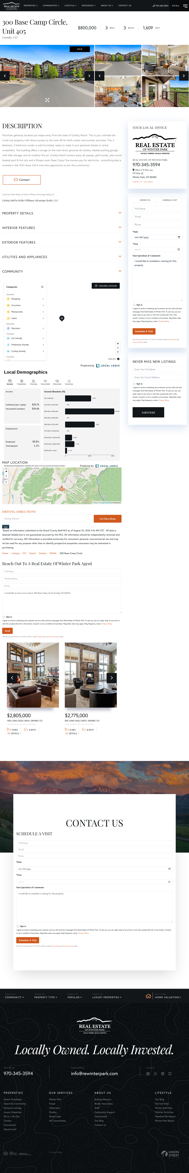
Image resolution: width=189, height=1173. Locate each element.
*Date (135, 231)
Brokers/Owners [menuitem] (102, 1099)
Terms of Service (54, 637)
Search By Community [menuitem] (15, 1103)
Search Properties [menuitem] (13, 1099)
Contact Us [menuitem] (124, 5)
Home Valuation (167, 997)
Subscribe (148, 412)
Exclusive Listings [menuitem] (13, 1108)
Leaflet (95, 503)
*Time (135, 244)
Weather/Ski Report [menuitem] (165, 1116)
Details (15, 733)
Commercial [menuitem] (10, 1125)
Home (5, 553)
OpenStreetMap (106, 503)
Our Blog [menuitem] (99, 1120)
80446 (53, 553)
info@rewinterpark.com (94, 1073)
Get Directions (108, 518)
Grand (32, 553)
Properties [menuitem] (30, 5)
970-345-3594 (161, 5)
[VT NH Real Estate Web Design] (170, 1154)
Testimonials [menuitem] (100, 1116)
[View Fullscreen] (6, 482)
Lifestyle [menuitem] (70, 5)
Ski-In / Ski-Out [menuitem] (12, 1116)
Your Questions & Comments (146, 255)
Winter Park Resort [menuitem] (164, 1120)
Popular (74, 997)
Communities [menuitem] (50, 5)
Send (7, 630)
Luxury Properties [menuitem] (13, 1112)
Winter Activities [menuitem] (163, 1108)
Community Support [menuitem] (104, 1112)
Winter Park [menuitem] (55, 1099)
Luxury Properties (105, 997)
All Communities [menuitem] (57, 1120)
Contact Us (137, 182)
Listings (15, 553)
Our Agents (148, 182)
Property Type (44, 997)
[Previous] (12, 678)
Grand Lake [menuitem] (55, 1116)
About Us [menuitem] (106, 5)
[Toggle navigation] (180, 6)
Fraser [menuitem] (52, 1103)
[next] (112, 678)
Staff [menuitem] (96, 1108)
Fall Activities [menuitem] (162, 1103)
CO (24, 553)
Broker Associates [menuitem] (103, 1103)
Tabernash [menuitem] (54, 1108)
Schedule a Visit (170, 200)
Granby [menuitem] (53, 1112)
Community (13, 997)
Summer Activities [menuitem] (164, 1112)
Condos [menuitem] (8, 1120)
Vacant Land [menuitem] (10, 1129)
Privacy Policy (107, 624)
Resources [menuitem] (88, 5)
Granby (42, 553)
